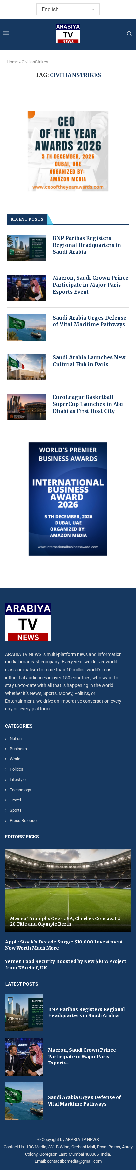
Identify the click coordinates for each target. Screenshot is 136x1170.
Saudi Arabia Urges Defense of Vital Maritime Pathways (89, 321)
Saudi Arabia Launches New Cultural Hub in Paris (89, 361)
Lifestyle (18, 779)
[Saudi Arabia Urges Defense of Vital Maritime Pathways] (26, 327)
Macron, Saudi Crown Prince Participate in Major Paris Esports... (82, 1056)
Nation (16, 738)
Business (18, 748)
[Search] (129, 33)
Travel (15, 800)
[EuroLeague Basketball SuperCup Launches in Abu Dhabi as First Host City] (26, 407)
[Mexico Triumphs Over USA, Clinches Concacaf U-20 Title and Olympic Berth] (68, 890)
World (15, 758)
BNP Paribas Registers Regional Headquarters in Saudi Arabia (87, 245)
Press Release (23, 820)
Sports (16, 810)
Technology (20, 789)
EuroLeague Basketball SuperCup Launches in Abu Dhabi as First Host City (88, 404)
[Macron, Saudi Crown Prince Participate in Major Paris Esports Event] (26, 288)
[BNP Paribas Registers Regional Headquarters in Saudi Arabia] (26, 248)
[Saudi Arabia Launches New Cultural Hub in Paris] (26, 367)
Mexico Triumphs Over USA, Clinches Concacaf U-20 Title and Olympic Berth (66, 921)
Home (12, 62)
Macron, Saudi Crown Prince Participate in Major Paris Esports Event (90, 285)
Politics (16, 769)
